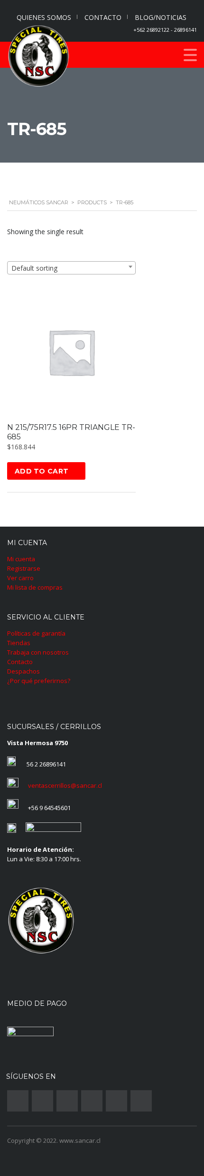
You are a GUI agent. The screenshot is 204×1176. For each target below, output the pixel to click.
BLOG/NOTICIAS (160, 17)
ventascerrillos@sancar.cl (65, 785)
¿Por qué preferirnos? (38, 680)
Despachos (23, 671)
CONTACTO (102, 17)
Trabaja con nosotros (38, 652)
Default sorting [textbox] (34, 268)
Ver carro (20, 578)
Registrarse (23, 568)
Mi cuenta (21, 559)
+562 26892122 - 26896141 (165, 29)
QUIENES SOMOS (44, 17)
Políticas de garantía (36, 633)
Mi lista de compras (35, 587)
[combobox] (71, 267)
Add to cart (41, 471)
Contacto (20, 661)
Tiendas (18, 642)
